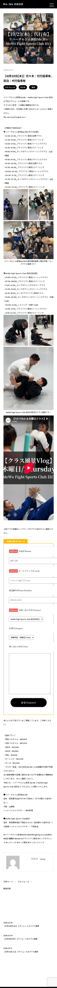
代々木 (22, 87)
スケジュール (10, 87)
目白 (33, 87)
